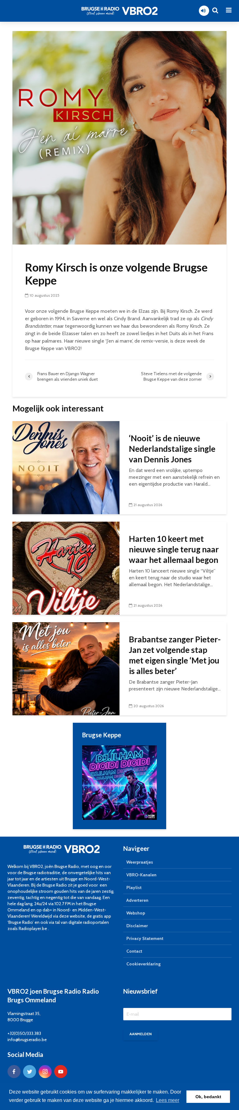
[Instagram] (45, 1071)
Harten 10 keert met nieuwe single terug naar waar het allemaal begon (174, 549)
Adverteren (137, 900)
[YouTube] (60, 1071)
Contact (134, 951)
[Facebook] (14, 1071)
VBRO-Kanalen (141, 875)
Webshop (135, 913)
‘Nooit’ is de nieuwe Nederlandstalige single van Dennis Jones (172, 448)
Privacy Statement (144, 938)
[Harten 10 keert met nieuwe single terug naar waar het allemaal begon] (66, 568)
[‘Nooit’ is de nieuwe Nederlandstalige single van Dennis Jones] (66, 467)
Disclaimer (137, 925)
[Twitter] (29, 1071)
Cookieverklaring (143, 964)
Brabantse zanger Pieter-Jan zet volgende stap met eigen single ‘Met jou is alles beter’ (175, 655)
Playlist (134, 887)
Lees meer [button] (167, 1100)
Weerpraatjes (139, 862)
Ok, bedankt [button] (208, 1096)
